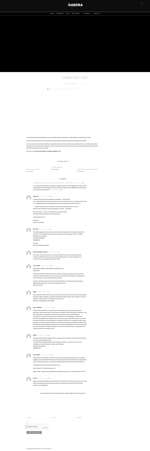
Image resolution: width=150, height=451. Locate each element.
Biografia (60, 13)
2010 (78, 83)
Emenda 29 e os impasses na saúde (87, 169)
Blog (67, 13)
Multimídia (75, 13)
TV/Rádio (87, 13)
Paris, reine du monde (33, 169)
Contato (97, 13)
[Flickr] (11, 3)
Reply (82, 182)
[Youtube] (13, 3)
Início (52, 13)
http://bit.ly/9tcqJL (55, 189)
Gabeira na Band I (57, 167)
